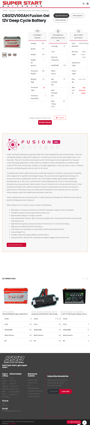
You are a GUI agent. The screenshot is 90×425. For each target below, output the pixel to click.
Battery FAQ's (32, 383)
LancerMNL (12, 423)
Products (12, 11)
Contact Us (13, 386)
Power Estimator (33, 396)
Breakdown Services (35, 391)
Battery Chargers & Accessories (41, 312)
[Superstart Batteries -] (22, 4)
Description (78, 15)
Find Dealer (45, 122)
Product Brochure (34, 394)
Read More (26, 286)
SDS (29, 385)
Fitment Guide (33, 380)
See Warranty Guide (82, 90)
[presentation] (5, 42)
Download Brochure (15, 245)
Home (5, 11)
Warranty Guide (33, 388)
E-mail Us (60, 118)
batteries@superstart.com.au (11, 411)
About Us (13, 383)
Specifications (61, 15)
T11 (44, 87)
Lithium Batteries (78, 312)
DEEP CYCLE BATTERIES (8, 312)
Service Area (14, 389)
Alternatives (60, 20)
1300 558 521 (74, 422)
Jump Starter (56, 312)
